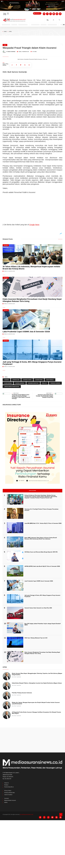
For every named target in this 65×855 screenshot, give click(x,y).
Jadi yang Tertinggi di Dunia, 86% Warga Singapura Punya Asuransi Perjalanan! (42, 596)
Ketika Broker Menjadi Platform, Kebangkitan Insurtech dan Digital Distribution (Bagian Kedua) (37, 683)
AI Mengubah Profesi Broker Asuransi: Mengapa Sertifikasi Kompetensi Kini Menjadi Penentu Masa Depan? (36, 713)
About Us (6, 782)
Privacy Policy (7, 790)
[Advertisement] (32, 740)
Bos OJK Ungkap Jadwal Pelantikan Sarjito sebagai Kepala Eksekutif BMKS (43, 624)
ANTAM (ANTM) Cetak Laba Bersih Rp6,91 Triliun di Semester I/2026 (42, 566)
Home (5, 31)
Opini (10, 31)
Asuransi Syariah (27, 379)
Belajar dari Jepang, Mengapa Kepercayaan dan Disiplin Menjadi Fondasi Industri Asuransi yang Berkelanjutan (36, 703)
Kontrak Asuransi (19, 383)
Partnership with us (9, 787)
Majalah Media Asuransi (10, 800)
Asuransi (6, 245)
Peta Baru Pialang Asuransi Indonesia (22, 692)
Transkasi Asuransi (55, 383)
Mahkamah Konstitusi (33, 383)
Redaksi (6, 784)
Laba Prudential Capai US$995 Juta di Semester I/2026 (26, 332)
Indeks (6, 802)
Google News (34, 225)
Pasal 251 (44, 383)
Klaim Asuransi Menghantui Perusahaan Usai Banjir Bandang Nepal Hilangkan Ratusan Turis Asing (42, 653)
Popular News (32, 490)
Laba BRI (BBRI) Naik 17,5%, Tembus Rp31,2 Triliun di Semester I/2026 (43, 523)
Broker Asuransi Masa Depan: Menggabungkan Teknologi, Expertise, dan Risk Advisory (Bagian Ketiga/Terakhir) (37, 674)
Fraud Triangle (50, 379)
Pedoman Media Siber (9, 792)
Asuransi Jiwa (16, 379)
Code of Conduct (8, 794)
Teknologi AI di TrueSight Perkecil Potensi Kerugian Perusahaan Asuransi (41, 509)
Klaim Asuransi (8, 383)
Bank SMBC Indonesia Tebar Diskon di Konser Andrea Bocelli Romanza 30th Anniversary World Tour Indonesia (41, 538)
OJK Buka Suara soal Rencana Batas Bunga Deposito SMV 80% (41, 552)
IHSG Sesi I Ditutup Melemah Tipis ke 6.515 (36, 638)
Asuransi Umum (38, 379)
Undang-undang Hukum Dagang (11, 386)
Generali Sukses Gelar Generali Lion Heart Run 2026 (38, 608)
